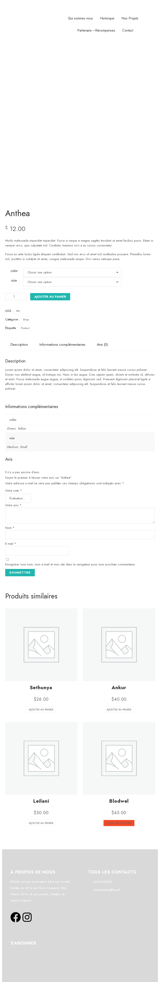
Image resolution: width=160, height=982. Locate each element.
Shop (26, 319)
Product (25, 328)
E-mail (10, 543)
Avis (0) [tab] (102, 344)
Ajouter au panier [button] (41, 710)
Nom (10, 527)
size (14, 280)
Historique (107, 18)
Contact (127, 30)
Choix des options (119, 823)
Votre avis (13, 505)
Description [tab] (19, 344)
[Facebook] (15, 918)
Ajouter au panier (50, 296)
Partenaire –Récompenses (96, 30)
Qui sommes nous (80, 18)
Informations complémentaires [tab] (62, 344)
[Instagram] (27, 918)
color (14, 270)
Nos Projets (129, 18)
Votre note (13, 490)
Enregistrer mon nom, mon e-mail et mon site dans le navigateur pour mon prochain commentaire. (70, 564)
